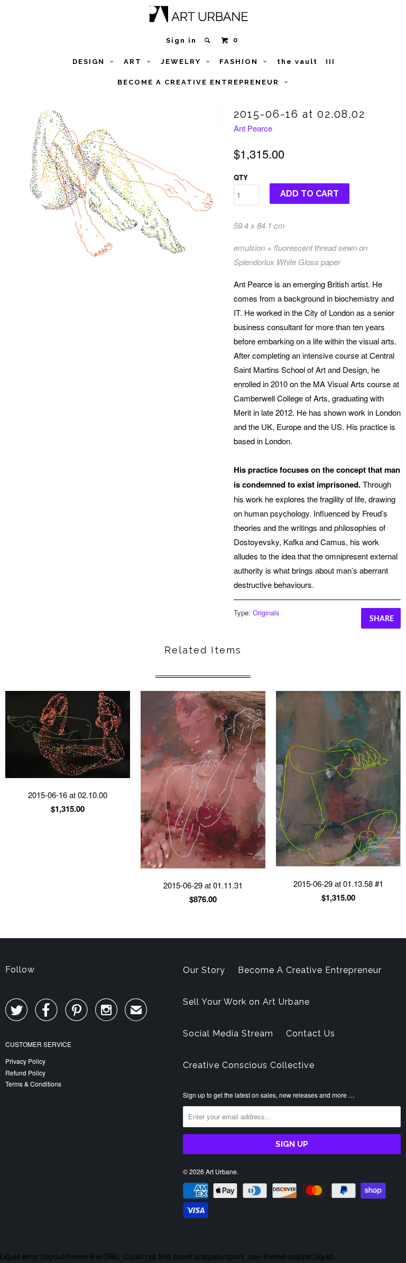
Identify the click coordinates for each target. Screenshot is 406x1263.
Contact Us (310, 1033)
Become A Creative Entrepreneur (310, 970)
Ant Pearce (253, 128)
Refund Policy (25, 1072)
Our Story (204, 970)
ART (135, 62)
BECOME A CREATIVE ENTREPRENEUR (200, 82)
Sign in (181, 40)
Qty (241, 177)
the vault (297, 62)
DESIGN (91, 62)
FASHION (241, 62)
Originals (266, 612)
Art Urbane (221, 1171)
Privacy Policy (25, 1060)
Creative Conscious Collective (249, 1065)
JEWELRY (183, 62)
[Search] (208, 40)
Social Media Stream (228, 1033)
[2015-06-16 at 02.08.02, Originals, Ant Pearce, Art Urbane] (114, 182)
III (330, 62)
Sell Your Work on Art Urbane (246, 1002)
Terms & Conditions (33, 1083)
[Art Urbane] (203, 16)
